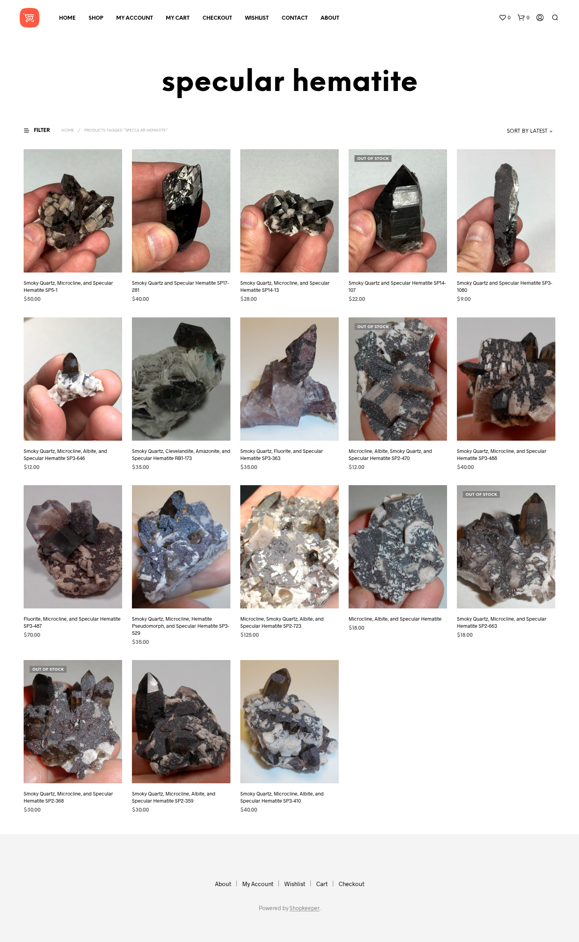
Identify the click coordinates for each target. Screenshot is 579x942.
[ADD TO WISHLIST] (72, 257)
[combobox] (515, 131)
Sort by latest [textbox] (527, 131)
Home (67, 18)
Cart (322, 883)
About (330, 18)
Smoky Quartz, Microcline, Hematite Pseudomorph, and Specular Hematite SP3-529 (180, 625)
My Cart (177, 18)
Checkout (217, 18)
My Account (134, 18)
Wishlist (257, 18)
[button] (504, 18)
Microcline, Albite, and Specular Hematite (395, 618)
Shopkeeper (304, 908)
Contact (295, 18)
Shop (96, 18)
